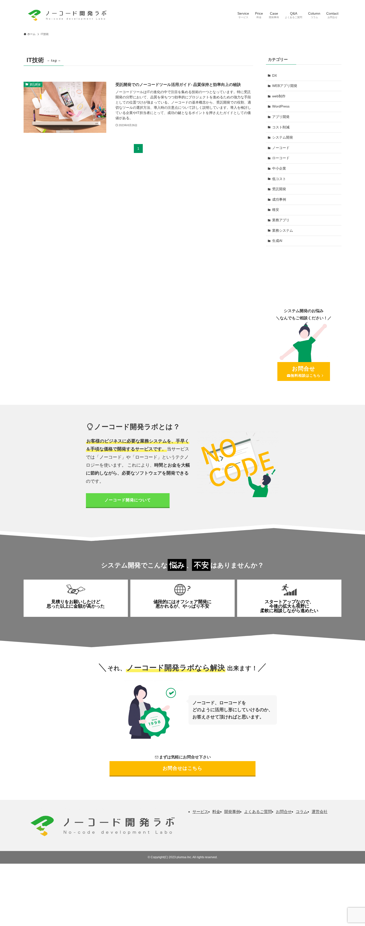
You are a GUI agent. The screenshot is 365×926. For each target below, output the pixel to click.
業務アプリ (281, 220)
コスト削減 (281, 127)
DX (274, 75)
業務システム (282, 230)
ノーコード (281, 148)
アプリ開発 (281, 117)
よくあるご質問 (258, 812)
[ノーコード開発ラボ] (67, 14)
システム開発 (282, 137)
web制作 (279, 96)
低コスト (279, 179)
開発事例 (232, 812)
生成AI (277, 241)
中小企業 (279, 168)
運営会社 (320, 812)
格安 (275, 210)
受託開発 (279, 189)
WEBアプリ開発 (284, 86)
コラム (302, 812)
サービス (200, 812)
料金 (216, 812)
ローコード (281, 158)
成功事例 (279, 199)
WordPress (281, 106)
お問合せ (284, 812)
